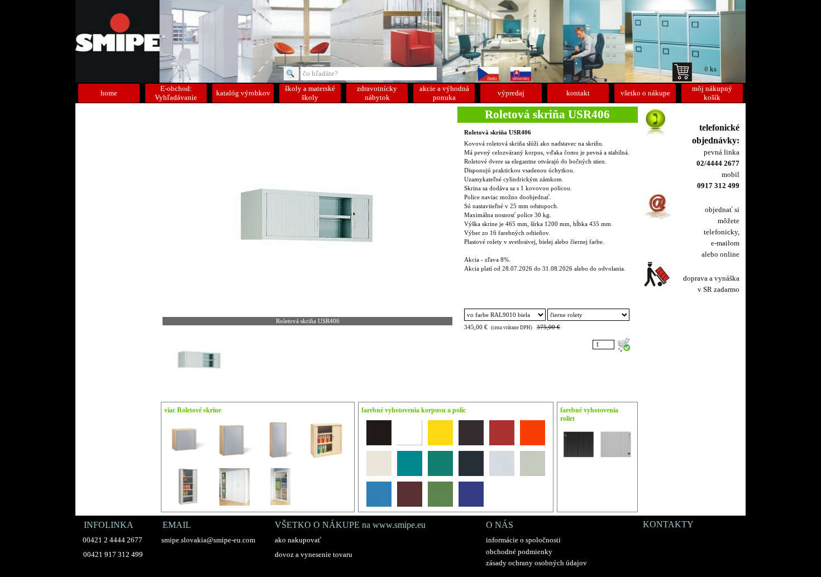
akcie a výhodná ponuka (444, 93)
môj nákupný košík (712, 93)
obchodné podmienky (519, 551)
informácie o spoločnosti (523, 540)
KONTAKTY (668, 524)
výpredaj (511, 93)
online (729, 254)
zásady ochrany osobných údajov (536, 563)
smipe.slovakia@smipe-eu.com (208, 540)
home (109, 93)
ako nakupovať (298, 540)
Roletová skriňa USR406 (497, 132)
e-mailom (725, 243)
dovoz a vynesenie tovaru (313, 554)
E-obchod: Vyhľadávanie (176, 93)
